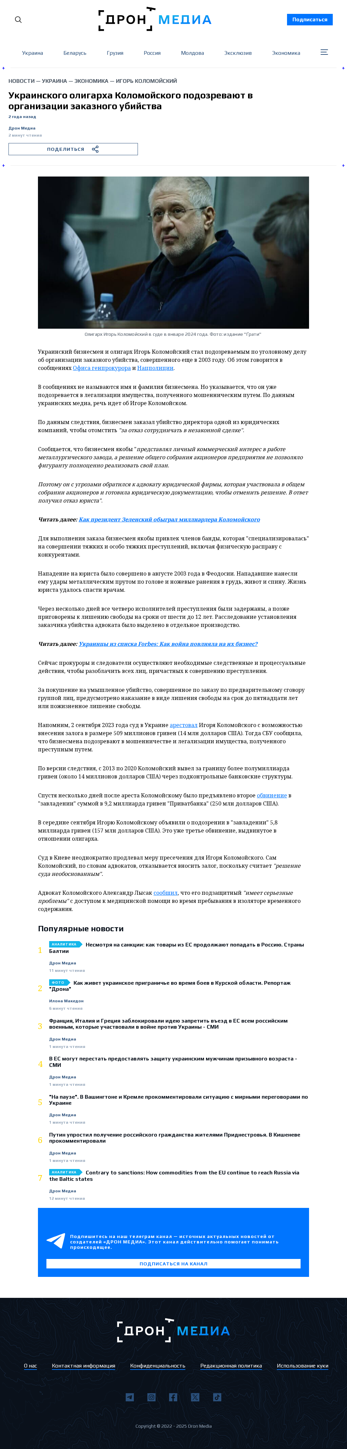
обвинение (272, 795)
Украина (32, 53)
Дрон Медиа (22, 128)
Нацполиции (155, 368)
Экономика (286, 53)
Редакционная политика (231, 1365)
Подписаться (309, 19)
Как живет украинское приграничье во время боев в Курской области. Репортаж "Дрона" (170, 986)
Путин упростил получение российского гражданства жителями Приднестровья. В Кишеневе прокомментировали (174, 1138)
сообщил (166, 892)
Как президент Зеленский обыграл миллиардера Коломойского (169, 519)
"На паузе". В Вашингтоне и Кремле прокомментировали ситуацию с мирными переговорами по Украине (178, 1100)
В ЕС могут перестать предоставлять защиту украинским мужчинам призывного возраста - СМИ (173, 1062)
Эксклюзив (238, 53)
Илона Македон (66, 1001)
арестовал (184, 725)
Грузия (115, 53)
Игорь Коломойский (146, 81)
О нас (30, 1365)
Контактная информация (83, 1365)
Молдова (192, 53)
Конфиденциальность (157, 1365)
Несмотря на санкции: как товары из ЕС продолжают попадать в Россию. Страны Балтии (176, 948)
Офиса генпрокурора (102, 368)
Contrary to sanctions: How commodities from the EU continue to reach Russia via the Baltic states (174, 1176)
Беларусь (74, 53)
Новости (21, 81)
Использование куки (302, 1365)
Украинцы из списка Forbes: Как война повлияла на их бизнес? (168, 644)
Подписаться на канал (174, 1263)
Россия (152, 53)
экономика (91, 81)
